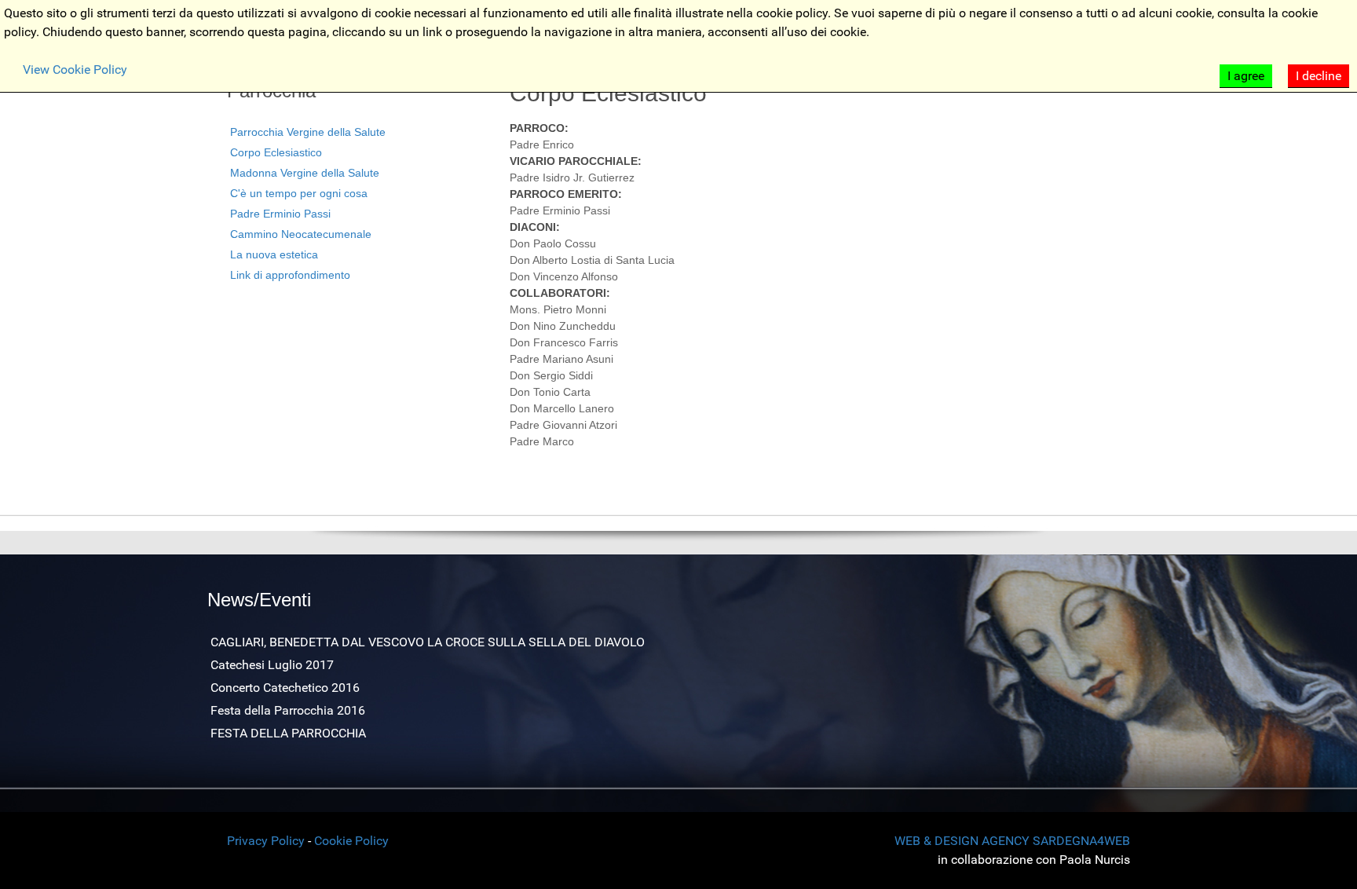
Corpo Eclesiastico (276, 152)
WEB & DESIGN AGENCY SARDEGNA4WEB (1012, 840)
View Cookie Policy (75, 69)
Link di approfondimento (290, 275)
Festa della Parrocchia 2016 (287, 710)
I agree (1245, 75)
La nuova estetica (274, 254)
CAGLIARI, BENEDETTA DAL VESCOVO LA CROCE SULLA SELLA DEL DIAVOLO (427, 642)
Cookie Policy (351, 840)
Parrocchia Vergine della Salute (308, 132)
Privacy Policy (266, 840)
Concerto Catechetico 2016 (285, 687)
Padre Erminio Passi (280, 213)
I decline (1318, 75)
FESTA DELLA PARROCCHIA (288, 733)
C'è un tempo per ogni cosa (299, 193)
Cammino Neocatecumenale (300, 234)
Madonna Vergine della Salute (304, 172)
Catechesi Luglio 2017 (272, 664)
